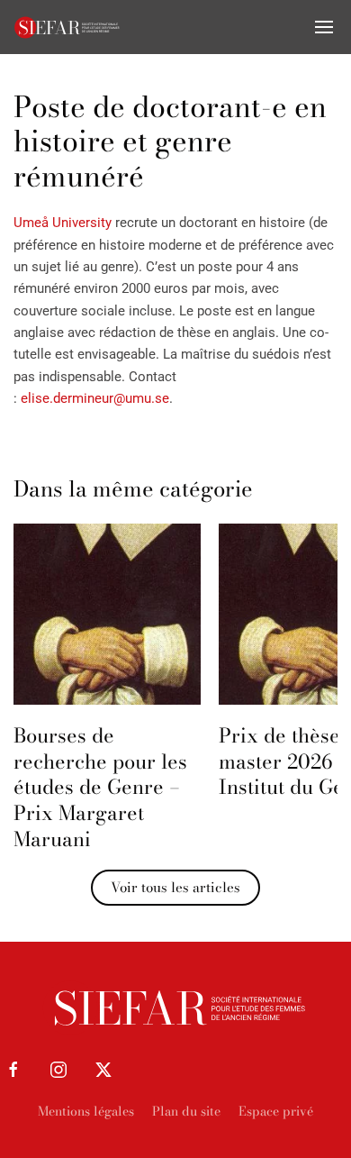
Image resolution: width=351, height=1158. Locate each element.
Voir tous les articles (175, 887)
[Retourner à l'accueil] (68, 27)
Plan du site (186, 1111)
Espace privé (275, 1111)
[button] (324, 27)
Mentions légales (86, 1111)
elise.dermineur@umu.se (95, 398)
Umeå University (64, 222)
